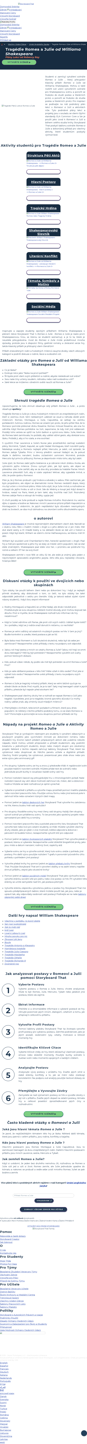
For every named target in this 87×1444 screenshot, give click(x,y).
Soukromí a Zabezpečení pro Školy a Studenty (23, 1324)
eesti (2, 1442)
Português (5, 1381)
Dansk (3, 1396)
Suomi (3, 1402)
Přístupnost (6, 1327)
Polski (3, 1412)
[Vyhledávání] (14, 9)
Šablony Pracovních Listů (12, 1304)
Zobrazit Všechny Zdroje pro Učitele (43, 1209)
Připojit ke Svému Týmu (12, 1281)
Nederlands (6, 1378)
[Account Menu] (7, 22)
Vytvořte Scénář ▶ (19, 62)
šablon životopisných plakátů (37, 839)
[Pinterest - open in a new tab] (1, 1352)
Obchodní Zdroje (8, 1275)
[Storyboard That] (26, 4)
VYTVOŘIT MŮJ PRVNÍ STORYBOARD (43, 1226)
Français (4, 1369)
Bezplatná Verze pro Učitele (14, 1289)
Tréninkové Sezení (9, 1298)
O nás (3, 1250)
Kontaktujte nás (8, 1253)
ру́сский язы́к (7, 1393)
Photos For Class (8, 1264)
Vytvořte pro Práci (9, 1278)
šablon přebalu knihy (59, 863)
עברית (2, 1384)
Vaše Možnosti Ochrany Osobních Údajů (20, 1330)
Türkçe (3, 1409)
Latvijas (4, 1439)
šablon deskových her (33, 802)
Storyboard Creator (9, 1239)
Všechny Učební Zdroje (17, 44)
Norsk (3, 1405)
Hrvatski (4, 1427)
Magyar (4, 1424)
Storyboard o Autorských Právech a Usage (21, 1315)
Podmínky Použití (9, 1318)
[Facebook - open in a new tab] (1, 1341)
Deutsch (4, 1372)
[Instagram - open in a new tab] (1, 1345)
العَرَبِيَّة (3, 1387)
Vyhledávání (43, 1201)
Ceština (4, 1418)
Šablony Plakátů (8, 1307)
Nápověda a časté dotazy (13, 1236)
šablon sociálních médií (34, 876)
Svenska (4, 1399)
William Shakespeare (13, 524)
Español (4, 1366)
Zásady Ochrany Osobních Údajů (17, 1321)
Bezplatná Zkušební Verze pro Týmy (18, 1272)
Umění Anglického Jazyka (39, 44)
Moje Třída (5, 1261)
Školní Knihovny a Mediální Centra (17, 1295)
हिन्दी (2, 1390)
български (5, 1430)
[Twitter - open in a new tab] (1, 1349)
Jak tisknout (6, 1242)
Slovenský (5, 1421)
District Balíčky (7, 1292)
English (4, 1363)
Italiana (4, 1375)
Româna (4, 1415)
